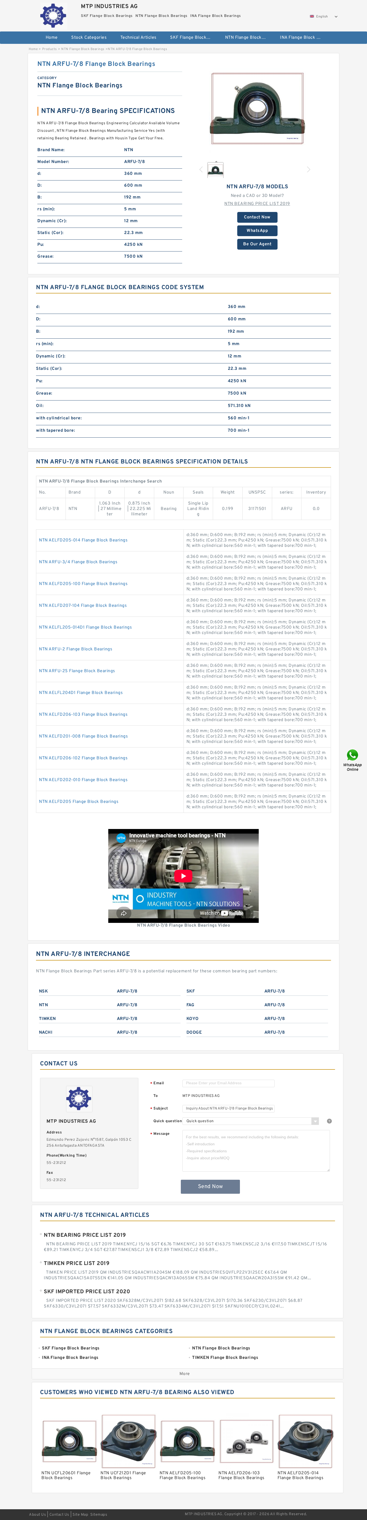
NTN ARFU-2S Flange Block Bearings (77, 671)
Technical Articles (138, 37)
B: (39, 197)
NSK (43, 991)
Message (160, 1134)
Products (49, 49)
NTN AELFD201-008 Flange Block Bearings (83, 736)
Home (52, 37)
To (155, 1096)
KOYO (192, 1019)
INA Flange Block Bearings (304, 37)
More (184, 1374)
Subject (159, 1108)
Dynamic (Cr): (52, 221)
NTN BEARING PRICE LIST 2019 (257, 204)
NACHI (46, 1032)
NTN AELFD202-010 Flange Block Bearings (83, 780)
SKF (190, 991)
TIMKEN (47, 1019)
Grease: (45, 256)
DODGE (194, 1032)
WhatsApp (257, 230)
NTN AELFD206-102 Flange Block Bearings (83, 758)
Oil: (40, 406)
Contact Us (59, 1514)
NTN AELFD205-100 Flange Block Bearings (83, 584)
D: (39, 185)
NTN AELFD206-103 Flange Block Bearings (83, 714)
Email (157, 1083)
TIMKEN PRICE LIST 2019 (76, 1263)
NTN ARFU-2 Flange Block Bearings (75, 649)
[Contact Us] (353, 760)
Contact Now (257, 217)
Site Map (80, 1514)
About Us (37, 1514)
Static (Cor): (50, 233)
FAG (190, 1005)
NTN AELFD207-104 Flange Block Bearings (83, 605)
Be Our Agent (257, 244)
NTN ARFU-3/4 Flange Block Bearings (78, 562)
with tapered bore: (55, 430)
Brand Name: (51, 150)
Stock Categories (89, 37)
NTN (43, 1005)
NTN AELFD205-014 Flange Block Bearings (83, 540)
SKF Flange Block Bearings (194, 37)
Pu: (40, 244)
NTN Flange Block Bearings (249, 37)
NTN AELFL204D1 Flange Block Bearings (81, 693)
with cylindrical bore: (59, 418)
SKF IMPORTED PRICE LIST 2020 (87, 1291)
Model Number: (53, 162)
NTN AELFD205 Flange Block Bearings (78, 802)
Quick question (167, 1121)
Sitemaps (98, 1514)
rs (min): (46, 209)
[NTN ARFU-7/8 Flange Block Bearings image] (257, 108)
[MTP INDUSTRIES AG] (53, 15)
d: (39, 173)
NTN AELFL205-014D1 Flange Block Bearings (85, 627)
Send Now (210, 1186)
